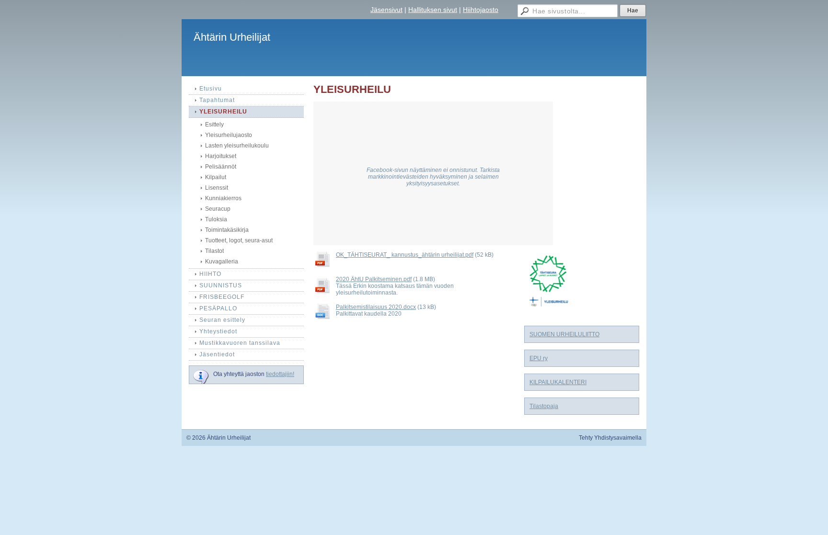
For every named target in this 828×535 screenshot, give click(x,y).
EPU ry (538, 358)
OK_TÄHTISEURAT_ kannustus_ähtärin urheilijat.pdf (404, 254)
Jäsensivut (386, 9)
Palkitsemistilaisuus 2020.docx (376, 307)
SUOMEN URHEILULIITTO (564, 334)
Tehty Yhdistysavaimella (610, 437)
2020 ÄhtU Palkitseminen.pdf (374, 279)
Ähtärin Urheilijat (232, 37)
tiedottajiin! (280, 374)
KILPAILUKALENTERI (557, 382)
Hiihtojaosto (480, 9)
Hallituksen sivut (432, 9)
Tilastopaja (543, 406)
